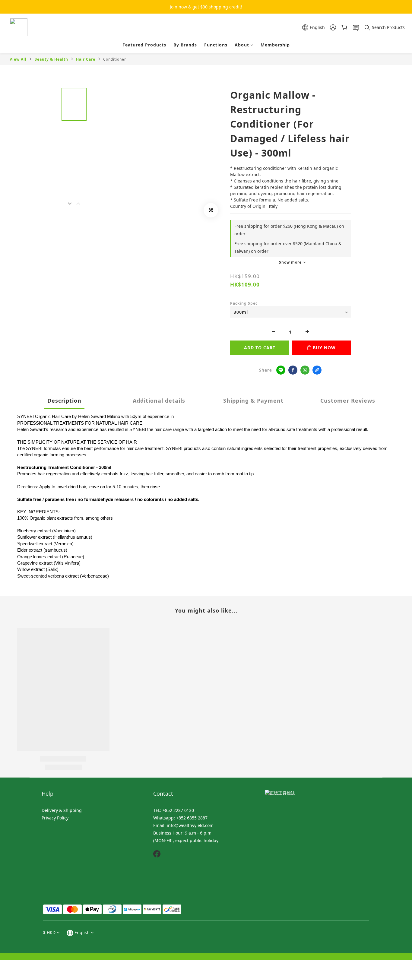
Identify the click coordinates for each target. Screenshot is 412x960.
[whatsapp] (304, 370)
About (242, 45)
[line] (280, 370)
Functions (215, 45)
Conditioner (114, 59)
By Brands (185, 45)
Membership (275, 45)
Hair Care (85, 59)
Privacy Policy (55, 818)
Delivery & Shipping (62, 810)
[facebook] (292, 370)
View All (18, 59)
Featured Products (144, 45)
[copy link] (317, 370)
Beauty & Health (51, 59)
